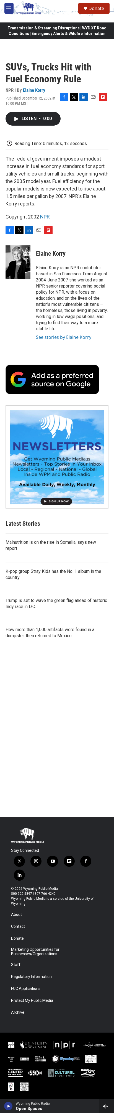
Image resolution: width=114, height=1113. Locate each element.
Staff (15, 965)
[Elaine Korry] (18, 262)
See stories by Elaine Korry (63, 337)
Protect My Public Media (32, 1000)
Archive (17, 1012)
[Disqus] (57, 742)
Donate (96, 8)
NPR (45, 217)
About (16, 915)
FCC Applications (25, 989)
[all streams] (106, 1106)
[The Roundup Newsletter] (57, 457)
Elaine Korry (34, 90)
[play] (8, 1106)
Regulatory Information (31, 977)
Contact (18, 926)
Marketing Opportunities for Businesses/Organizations (35, 951)
